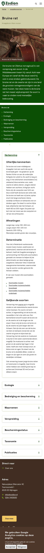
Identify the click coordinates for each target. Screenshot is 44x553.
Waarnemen (9, 123)
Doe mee (9, 518)
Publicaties (8, 139)
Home (4, 9)
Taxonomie (8, 135)
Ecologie (7, 116)
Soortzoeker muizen (16, 283)
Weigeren (22, 547)
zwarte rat (22, 305)
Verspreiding (9, 127)
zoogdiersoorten (16, 9)
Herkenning (8, 112)
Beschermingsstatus (12, 131)
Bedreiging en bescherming (15, 120)
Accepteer (11, 547)
